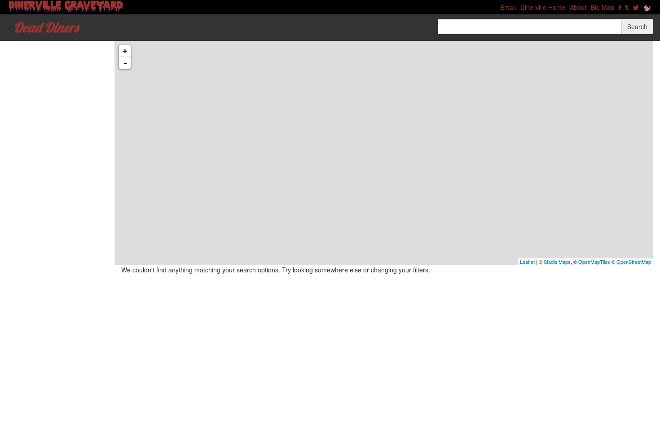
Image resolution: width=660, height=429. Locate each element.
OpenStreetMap (633, 261)
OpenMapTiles (594, 261)
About (578, 7)
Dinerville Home (542, 7)
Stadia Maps (557, 261)
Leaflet (527, 261)
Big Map (602, 7)
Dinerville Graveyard (66, 7)
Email (508, 7)
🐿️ (647, 7)
